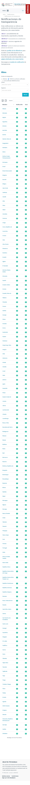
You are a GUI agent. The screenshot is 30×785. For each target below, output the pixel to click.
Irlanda (4, 362)
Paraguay (4, 530)
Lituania (4, 414)
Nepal (3, 496)
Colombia (4, 214)
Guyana (4, 336)
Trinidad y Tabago (6, 684)
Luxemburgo (5, 418)
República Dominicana (7, 583)
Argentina (4, 121)
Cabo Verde (5, 188)
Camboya (4, 192)
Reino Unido (5, 562)
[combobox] (15, 84)
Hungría (4, 349)
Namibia (4, 491)
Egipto (4, 261)
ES (22, 10)
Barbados (4, 147)
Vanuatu (4, 714)
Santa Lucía (5, 624)
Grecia (4, 328)
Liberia (4, 405)
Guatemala (5, 332)
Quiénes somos (6, 776)
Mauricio (4, 461)
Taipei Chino (5, 662)
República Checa (6, 567)
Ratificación (19, 104)
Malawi (4, 440)
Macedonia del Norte (7, 427)
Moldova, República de (7, 466)
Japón (3, 384)
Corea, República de (7, 227)
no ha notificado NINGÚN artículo (12, 80)
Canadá (4, 196)
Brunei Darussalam (7, 170)
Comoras (4, 218)
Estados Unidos (6, 284)
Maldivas (4, 444)
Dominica (4, 252)
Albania (4, 108)
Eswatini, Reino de (6, 293)
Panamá (4, 526)
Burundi (4, 179)
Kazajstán (4, 388)
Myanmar (4, 483)
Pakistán (4, 522)
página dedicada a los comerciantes (12, 59)
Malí (3, 453)
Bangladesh (5, 143)
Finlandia (4, 302)
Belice (4, 152)
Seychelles (5, 632)
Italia (3, 375)
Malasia (4, 435)
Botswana (4, 162)
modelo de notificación (17, 62)
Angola (4, 117)
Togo (3, 675)
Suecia (4, 649)
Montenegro (5, 474)
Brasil (3, 166)
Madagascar (5, 431)
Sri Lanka (4, 641)
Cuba (3, 240)
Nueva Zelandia (6, 513)
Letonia (4, 401)
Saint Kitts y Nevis (6, 609)
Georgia (4, 315)
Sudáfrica (4, 645)
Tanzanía (4, 667)
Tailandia (4, 658)
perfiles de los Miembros (14, 50)
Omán (3, 517)
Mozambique (5, 479)
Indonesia (4, 358)
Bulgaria (4, 175)
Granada (4, 323)
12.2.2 (26, 104)
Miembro (4, 104)
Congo (4, 222)
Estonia (4, 289)
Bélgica (4, 183)
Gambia (4, 310)
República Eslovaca (7, 587)
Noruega (4, 509)
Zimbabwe (4, 733)
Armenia (4, 126)
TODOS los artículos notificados (17, 79)
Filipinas (4, 297)
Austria (4, 134)
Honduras (4, 340)
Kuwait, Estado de (6, 397)
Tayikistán (4, 671)
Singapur (4, 636)
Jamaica (4, 379)
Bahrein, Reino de (6, 139)
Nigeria (4, 504)
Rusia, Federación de (7, 600)
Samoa (4, 613)
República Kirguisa (6, 592)
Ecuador (4, 257)
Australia (4, 130)
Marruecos (5, 457)
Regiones (3, 88)
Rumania (4, 596)
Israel (3, 371)
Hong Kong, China (6, 345)
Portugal (4, 548)
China (3, 205)
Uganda (4, 701)
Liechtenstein (5, 410)
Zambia (4, 729)
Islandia (4, 366)
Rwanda (4, 605)
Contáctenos (15, 776)
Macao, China (5, 422)
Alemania (4, 113)
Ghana (4, 319)
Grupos (3, 82)
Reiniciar (5, 79)
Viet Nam (4, 724)
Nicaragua (4, 500)
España (4, 280)
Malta (3, 448)
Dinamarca (5, 248)
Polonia (4, 543)
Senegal (4, 628)
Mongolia (4, 470)
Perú (3, 539)
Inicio (4, 14)
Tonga (4, 680)
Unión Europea (6, 705)
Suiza (3, 654)
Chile (3, 201)
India (3, 353)
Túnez (3, 688)
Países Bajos (5, 535)
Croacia (4, 235)
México (4, 487)
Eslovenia (4, 276)
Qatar (3, 552)
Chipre (4, 209)
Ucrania (4, 697)
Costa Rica (5, 231)
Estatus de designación (6, 76)
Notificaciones (10, 14)
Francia (4, 306)
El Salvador (5, 265)
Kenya (3, 392)
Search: (11, 100)
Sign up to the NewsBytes (8, 777)
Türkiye (4, 693)
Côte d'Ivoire (5, 244)
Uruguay (4, 710)
